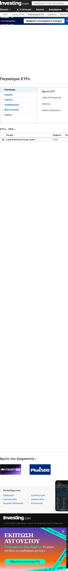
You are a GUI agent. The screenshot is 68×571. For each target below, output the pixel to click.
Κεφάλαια (52, 14)
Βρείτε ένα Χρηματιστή (17, 458)
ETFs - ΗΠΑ (7, 129)
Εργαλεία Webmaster (13, 503)
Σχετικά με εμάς (38, 495)
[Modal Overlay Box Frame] (33, 549)
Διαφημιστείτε (37, 499)
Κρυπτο (40, 9)
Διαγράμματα (55, 9)
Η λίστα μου (25, 9)
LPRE (55, 139)
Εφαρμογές (8, 495)
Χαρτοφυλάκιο (10, 499)
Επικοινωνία (37, 503)
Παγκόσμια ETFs (36, 14)
